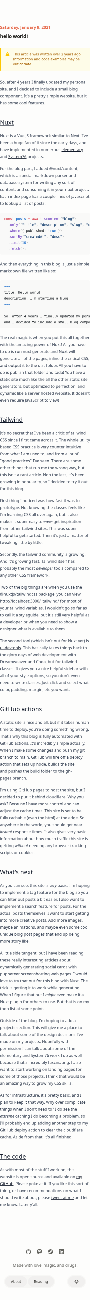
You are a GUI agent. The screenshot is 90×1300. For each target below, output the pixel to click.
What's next (16, 872)
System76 (17, 156)
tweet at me (62, 1197)
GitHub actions (21, 709)
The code (13, 1156)
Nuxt (7, 122)
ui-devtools (10, 647)
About (16, 1281)
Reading (41, 1281)
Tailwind (11, 419)
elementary (72, 149)
